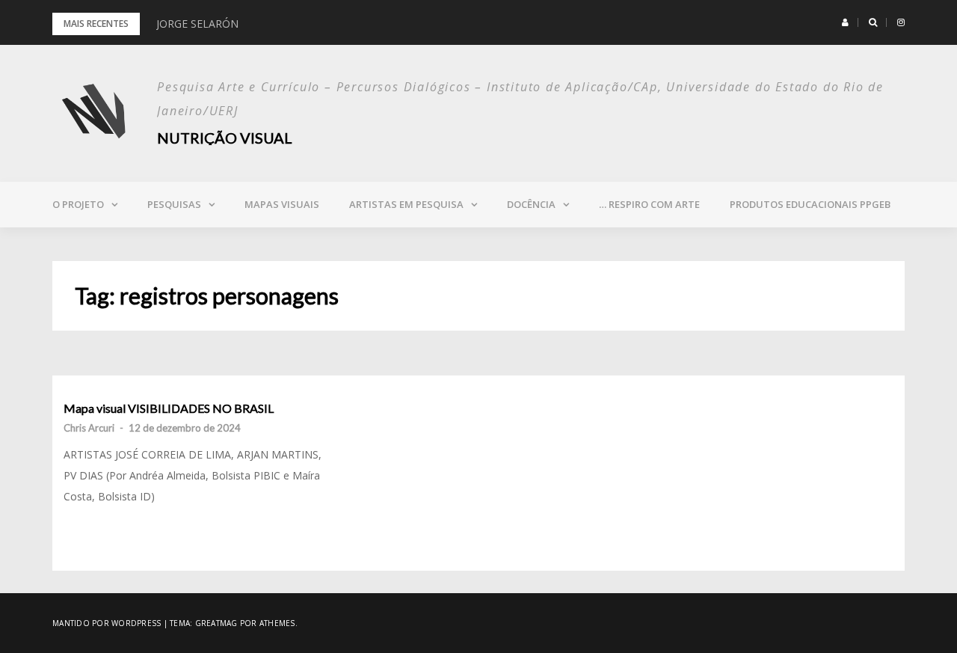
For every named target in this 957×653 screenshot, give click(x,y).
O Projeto (78, 204)
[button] (845, 22)
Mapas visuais (281, 204)
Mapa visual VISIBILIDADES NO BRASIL (169, 408)
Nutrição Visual (224, 138)
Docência (531, 204)
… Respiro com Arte (649, 204)
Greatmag (216, 623)
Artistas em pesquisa (406, 204)
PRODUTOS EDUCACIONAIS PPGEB (810, 204)
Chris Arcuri (89, 428)
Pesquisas (174, 204)
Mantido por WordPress (106, 623)
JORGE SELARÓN (197, 23)
